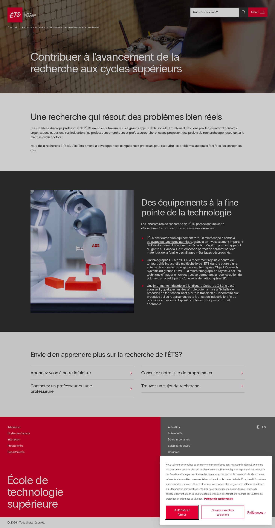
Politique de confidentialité (218, 498)
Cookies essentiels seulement (223, 512)
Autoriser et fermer (182, 512)
